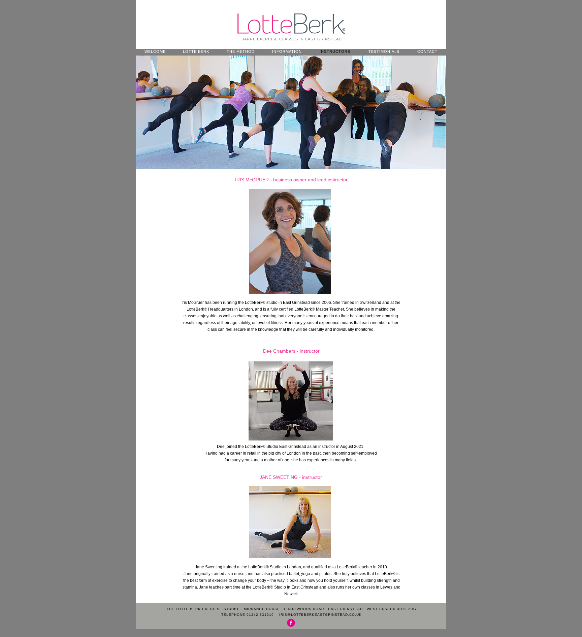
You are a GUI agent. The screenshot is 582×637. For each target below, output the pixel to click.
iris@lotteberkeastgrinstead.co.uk (320, 614)
